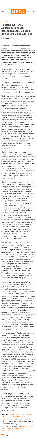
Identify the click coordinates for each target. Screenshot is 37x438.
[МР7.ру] (18, 11)
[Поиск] (34, 11)
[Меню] (2, 11)
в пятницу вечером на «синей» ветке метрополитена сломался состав (16, 416)
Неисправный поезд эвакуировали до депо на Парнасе (17, 428)
